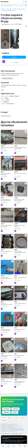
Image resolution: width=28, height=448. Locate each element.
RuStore (15, 412)
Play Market (6, 409)
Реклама (16, 417)
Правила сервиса (15, 433)
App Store (15, 409)
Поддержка (22, 417)
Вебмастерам (4, 420)
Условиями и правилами (19, 430)
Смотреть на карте (7, 78)
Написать (14, 57)
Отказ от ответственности (6, 433)
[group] (5, 39)
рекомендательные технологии (17, 428)
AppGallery (6, 412)
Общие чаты (10, 417)
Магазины (3, 417)
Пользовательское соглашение (16, 435)
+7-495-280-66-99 (10, 425)
